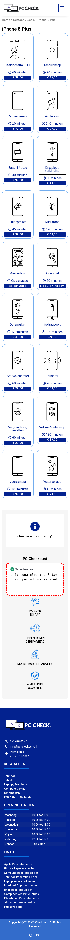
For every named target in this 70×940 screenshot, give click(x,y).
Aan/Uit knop (52, 65)
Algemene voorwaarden (19, 902)
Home (6, 20)
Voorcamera (18, 482)
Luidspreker (18, 222)
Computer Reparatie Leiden (21, 894)
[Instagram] (31, 935)
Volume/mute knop (52, 427)
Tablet (8, 780)
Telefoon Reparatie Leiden (21, 877)
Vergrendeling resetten (17, 428)
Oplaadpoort (52, 324)
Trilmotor (52, 376)
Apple (31, 20)
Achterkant (52, 116)
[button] (62, 8)
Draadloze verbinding (52, 169)
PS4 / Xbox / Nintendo (18, 797)
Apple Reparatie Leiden (18, 864)
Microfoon (52, 222)
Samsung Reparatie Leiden (21, 872)
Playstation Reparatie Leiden (22, 898)
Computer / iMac (14, 788)
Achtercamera (17, 116)
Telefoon (18, 20)
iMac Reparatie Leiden (18, 889)
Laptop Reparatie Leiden (19, 881)
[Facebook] (37, 935)
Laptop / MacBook (15, 784)
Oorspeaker (18, 324)
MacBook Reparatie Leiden (21, 885)
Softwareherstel (18, 376)
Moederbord (17, 273)
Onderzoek (52, 273)
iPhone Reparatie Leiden (19, 868)
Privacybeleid (13, 906)
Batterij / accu (17, 167)
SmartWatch (12, 792)
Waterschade (52, 482)
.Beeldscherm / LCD (17, 65)
